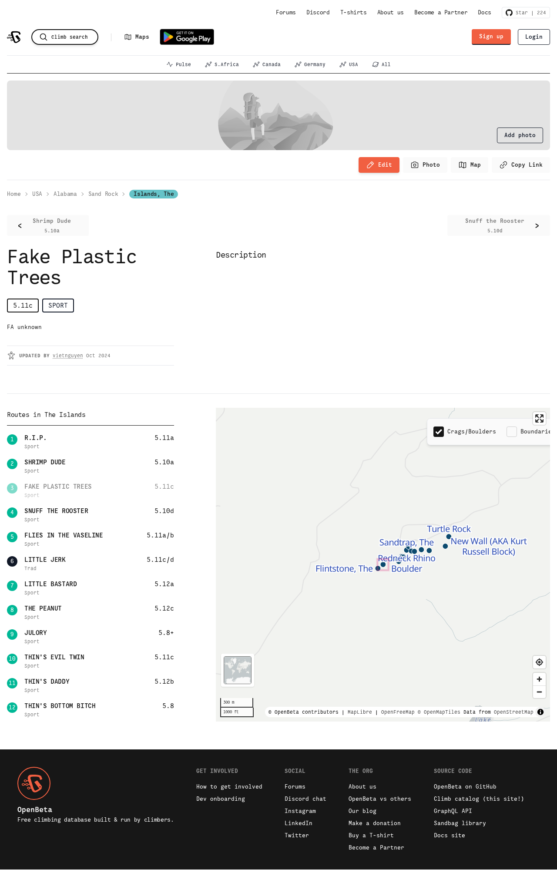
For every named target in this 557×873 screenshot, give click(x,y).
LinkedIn (298, 823)
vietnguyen (68, 356)
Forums (286, 12)
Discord (318, 12)
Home (14, 194)
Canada (271, 64)
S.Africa (227, 64)
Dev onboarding (220, 798)
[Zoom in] (539, 679)
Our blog (362, 811)
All (386, 64)
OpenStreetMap (514, 712)
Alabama (65, 194)
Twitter (297, 835)
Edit (385, 164)
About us (390, 12)
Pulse (183, 64)
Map (475, 164)
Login (534, 36)
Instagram (300, 811)
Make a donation (375, 823)
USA (353, 64)
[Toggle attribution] (540, 712)
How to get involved (229, 786)
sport (58, 305)
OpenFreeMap (398, 712)
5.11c (23, 305)
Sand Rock (103, 194)
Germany (314, 64)
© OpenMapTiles (439, 712)
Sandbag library (460, 823)
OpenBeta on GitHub (465, 786)
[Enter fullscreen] (539, 418)
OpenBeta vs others (380, 798)
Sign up (491, 36)
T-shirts (353, 12)
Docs (484, 12)
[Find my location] (539, 662)
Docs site (449, 835)
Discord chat (305, 798)
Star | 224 (529, 13)
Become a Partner (440, 12)
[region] (383, 565)
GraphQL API (453, 811)
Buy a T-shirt (371, 835)
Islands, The (154, 194)
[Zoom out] (539, 691)
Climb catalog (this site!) (479, 798)
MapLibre (360, 712)
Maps (142, 36)
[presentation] (520, 135)
